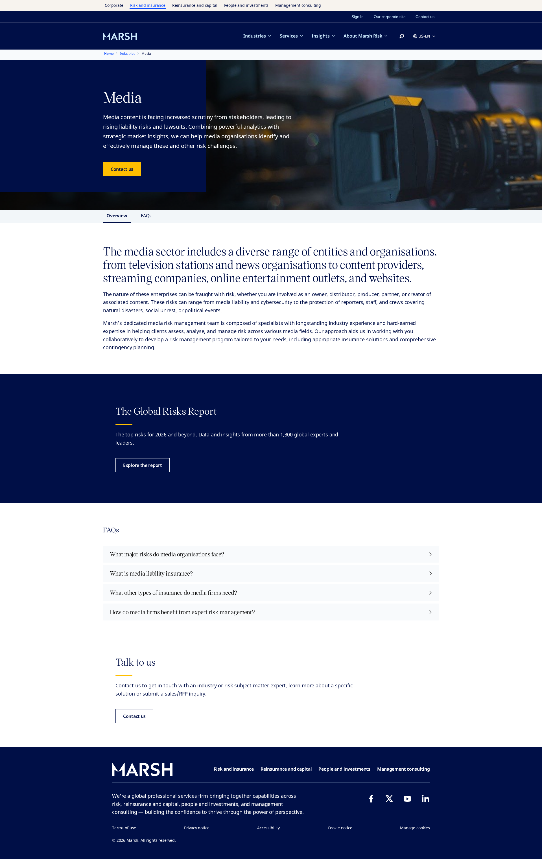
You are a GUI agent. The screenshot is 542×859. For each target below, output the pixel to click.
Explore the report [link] (142, 465)
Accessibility (268, 827)
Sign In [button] (357, 16)
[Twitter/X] (389, 798)
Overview (116, 216)
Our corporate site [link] (389, 16)
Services (289, 36)
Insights (321, 36)
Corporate (114, 5)
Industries (254, 36)
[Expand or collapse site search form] (401, 36)
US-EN (424, 36)
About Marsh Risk (363, 36)
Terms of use (124, 827)
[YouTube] (407, 798)
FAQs (146, 216)
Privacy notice (196, 827)
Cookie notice (340, 827)
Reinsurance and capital (194, 5)
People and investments (246, 5)
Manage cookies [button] (415, 827)
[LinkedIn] (425, 798)
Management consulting (298, 5)
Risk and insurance (147, 5)
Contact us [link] (425, 16)
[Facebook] (371, 798)
